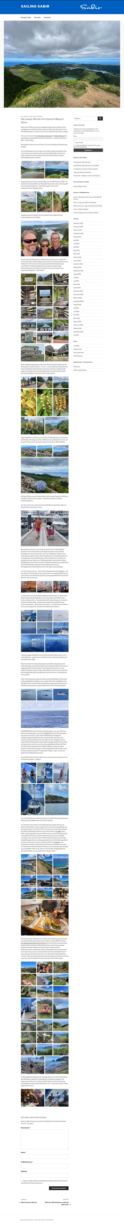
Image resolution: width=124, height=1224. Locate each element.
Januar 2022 (77, 260)
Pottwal (47, 733)
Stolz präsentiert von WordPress (44, 1220)
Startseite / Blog (26, 17)
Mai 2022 (76, 247)
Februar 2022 (77, 257)
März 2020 (77, 318)
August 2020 (77, 304)
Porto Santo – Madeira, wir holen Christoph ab (87, 175)
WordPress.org (78, 356)
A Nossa (57, 842)
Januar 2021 (77, 287)
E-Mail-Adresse (27, 1162)
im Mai (58, 831)
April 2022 (77, 250)
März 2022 (77, 254)
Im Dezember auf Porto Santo (82, 162)
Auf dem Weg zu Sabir (80, 186)
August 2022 (77, 237)
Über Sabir (37, 17)
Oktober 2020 (78, 298)
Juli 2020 (76, 308)
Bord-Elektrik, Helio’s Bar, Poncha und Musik (86, 165)
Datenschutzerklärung (80, 370)
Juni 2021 (76, 281)
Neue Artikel (79, 142)
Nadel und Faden (83, 209)
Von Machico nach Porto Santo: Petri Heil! (85, 169)
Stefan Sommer (78, 206)
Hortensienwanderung (44, 136)
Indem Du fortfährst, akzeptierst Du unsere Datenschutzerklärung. (87, 146)
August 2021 (77, 274)
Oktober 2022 (78, 230)
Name (23, 1152)
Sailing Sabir (35, 6)
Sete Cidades (59, 136)
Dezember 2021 (78, 264)
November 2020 (78, 294)
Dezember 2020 (78, 291)
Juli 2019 (76, 335)
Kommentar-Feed (79, 352)
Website (24, 1171)
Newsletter (47, 17)
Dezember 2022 (78, 223)
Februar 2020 (78, 321)
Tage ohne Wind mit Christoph (82, 172)
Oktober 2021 (78, 267)
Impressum (77, 366)
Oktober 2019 (78, 328)
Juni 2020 (76, 311)
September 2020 (79, 301)
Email (75, 136)
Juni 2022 (76, 243)
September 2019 (78, 331)
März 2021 (77, 284)
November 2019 (78, 325)
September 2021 (78, 270)
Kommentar (25, 1128)
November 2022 (78, 226)
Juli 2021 (76, 277)
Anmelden (77, 346)
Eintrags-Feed (78, 349)
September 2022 (78, 233)
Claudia (39, 116)
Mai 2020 (76, 315)
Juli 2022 (76, 240)
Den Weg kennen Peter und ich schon (33, 943)
